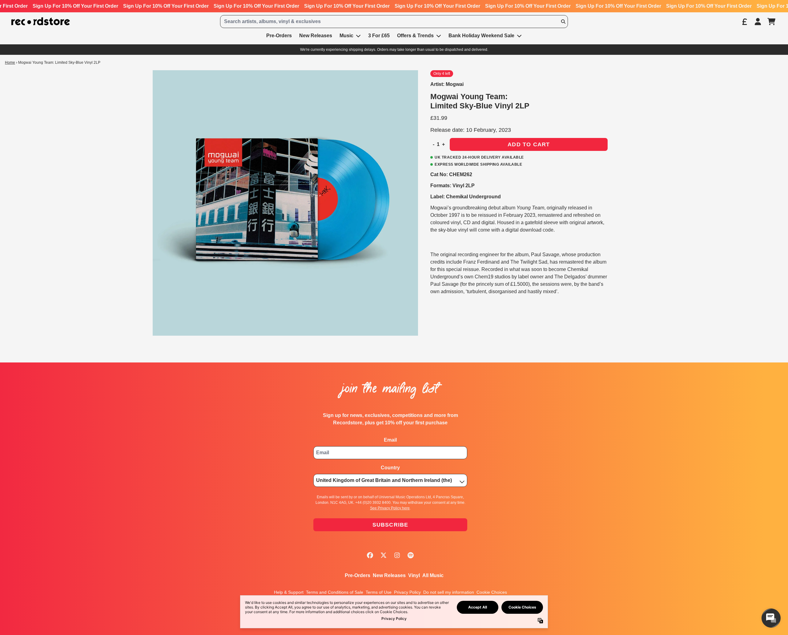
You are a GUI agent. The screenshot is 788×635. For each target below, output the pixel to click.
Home (10, 62)
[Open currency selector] (744, 21)
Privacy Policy (407, 592)
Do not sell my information (448, 592)
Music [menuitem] (346, 35)
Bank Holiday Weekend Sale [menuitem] (481, 35)
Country (390, 467)
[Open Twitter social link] (383, 555)
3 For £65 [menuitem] (379, 35)
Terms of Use (379, 592)
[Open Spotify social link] (410, 555)
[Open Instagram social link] (397, 555)
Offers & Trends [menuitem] (415, 35)
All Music (433, 575)
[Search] (563, 21)
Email (390, 440)
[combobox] (394, 21)
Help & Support (289, 592)
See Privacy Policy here (390, 508)
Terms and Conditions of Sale (334, 592)
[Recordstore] (40, 21)
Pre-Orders (357, 575)
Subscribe (390, 525)
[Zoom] (285, 203)
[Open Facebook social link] (370, 555)
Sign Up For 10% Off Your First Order (75, 6)
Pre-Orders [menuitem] (279, 35)
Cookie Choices (491, 592)
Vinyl (414, 575)
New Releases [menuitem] (315, 35)
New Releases (389, 575)
